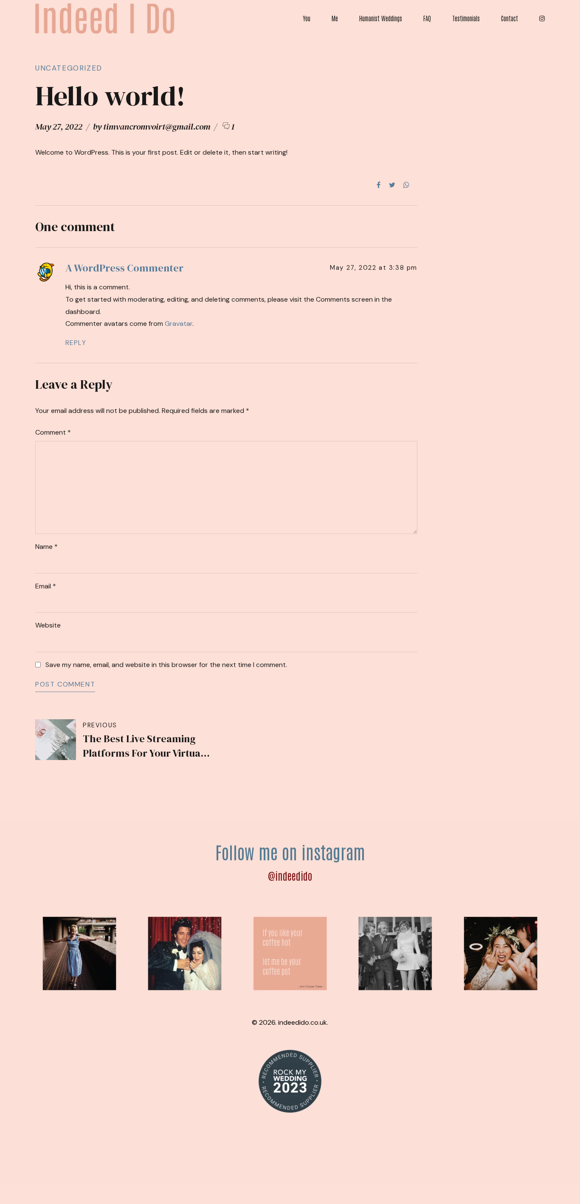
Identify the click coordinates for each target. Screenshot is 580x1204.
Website (48, 625)
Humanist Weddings (380, 18)
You (306, 18)
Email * (45, 586)
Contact (509, 18)
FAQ (427, 18)
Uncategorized (68, 68)
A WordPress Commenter (124, 268)
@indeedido (290, 875)
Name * (46, 546)
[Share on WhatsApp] (406, 184)
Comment (53, 432)
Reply (76, 343)
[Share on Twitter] (392, 184)
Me (335, 18)
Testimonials (466, 18)
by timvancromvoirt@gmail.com (151, 127)
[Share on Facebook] (378, 184)
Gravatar (178, 323)
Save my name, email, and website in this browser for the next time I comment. (166, 664)
